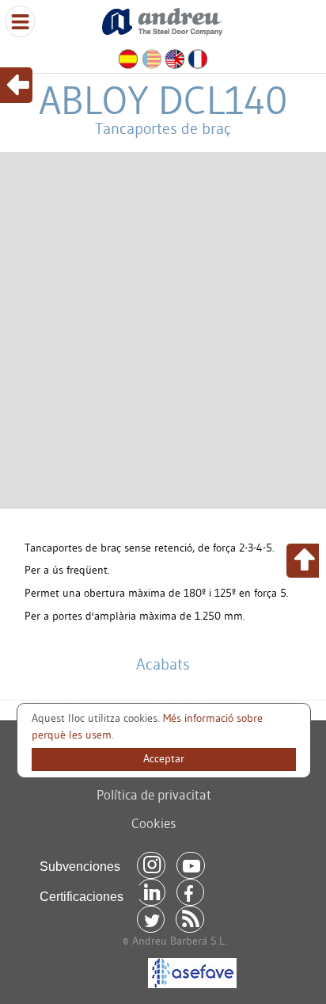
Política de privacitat (154, 794)
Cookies (153, 823)
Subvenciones (80, 866)
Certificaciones (81, 896)
